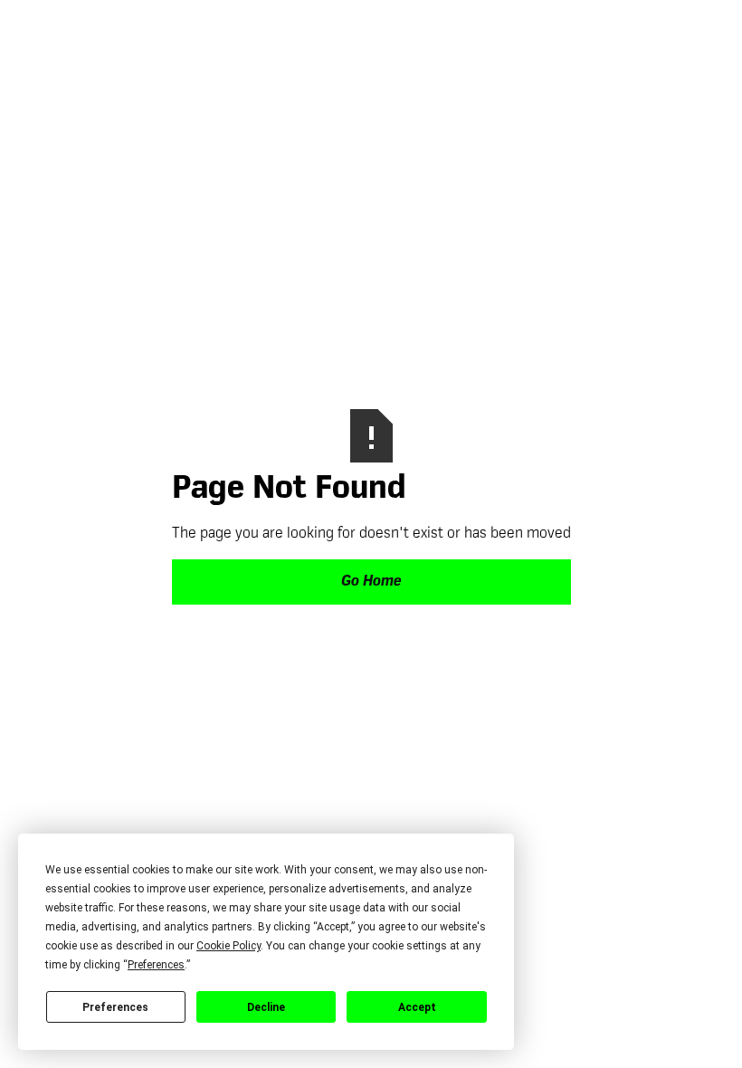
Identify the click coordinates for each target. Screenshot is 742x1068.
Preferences (115, 1007)
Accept (417, 1007)
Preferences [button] (156, 964)
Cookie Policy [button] (228, 945)
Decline (266, 1007)
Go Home (371, 582)
